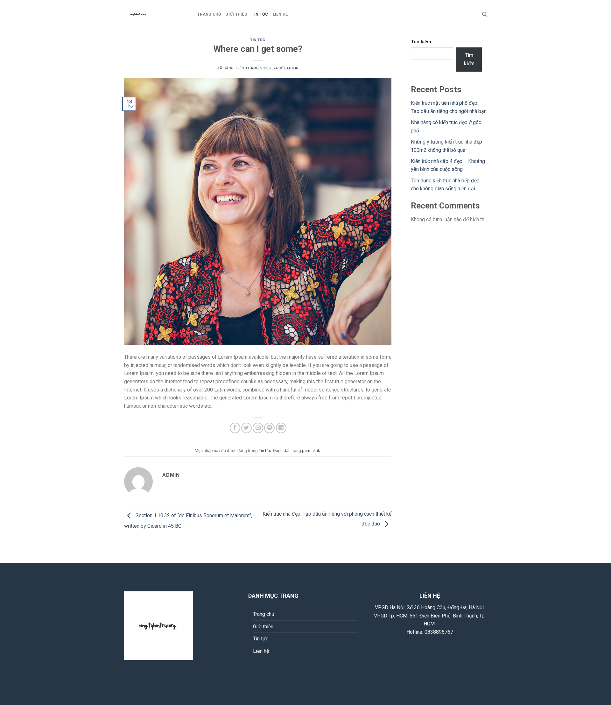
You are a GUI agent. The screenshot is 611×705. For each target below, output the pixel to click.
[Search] (484, 14)
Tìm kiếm (421, 42)
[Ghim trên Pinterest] (269, 428)
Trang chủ (209, 14)
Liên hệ (280, 14)
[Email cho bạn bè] (258, 428)
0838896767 (439, 632)
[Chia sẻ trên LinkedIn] (281, 428)
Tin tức (260, 14)
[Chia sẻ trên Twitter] (246, 428)
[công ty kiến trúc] (156, 14)
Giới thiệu (236, 14)
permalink (311, 450)
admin (292, 68)
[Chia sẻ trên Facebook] (235, 428)
